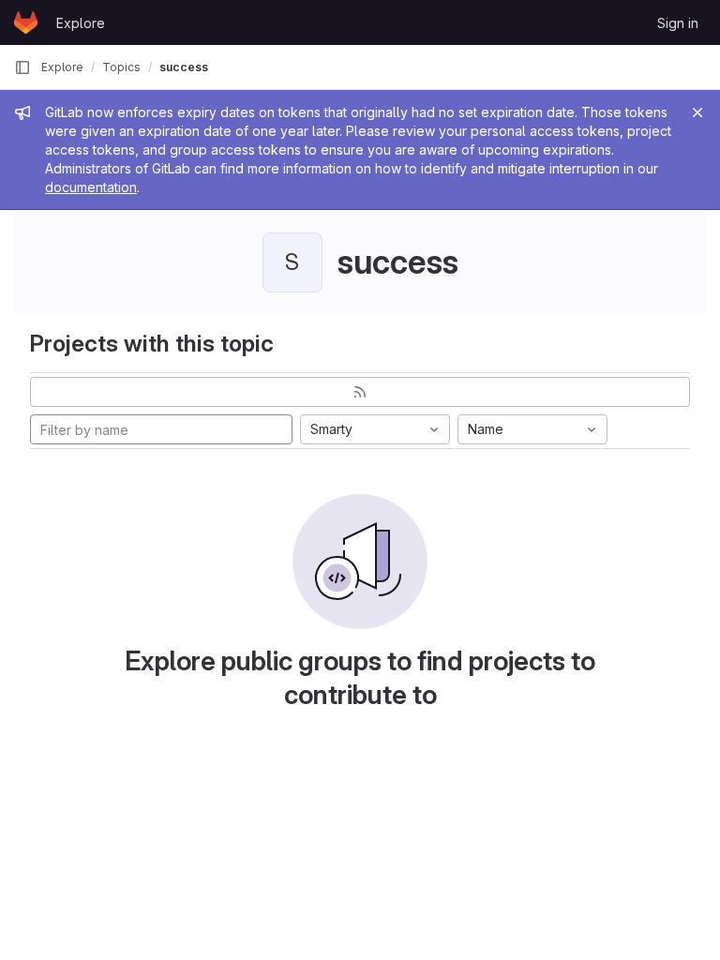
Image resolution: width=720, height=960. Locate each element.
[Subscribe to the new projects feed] (360, 392)
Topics (121, 67)
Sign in (677, 23)
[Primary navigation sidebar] (23, 67)
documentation (91, 187)
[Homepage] (25, 23)
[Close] (697, 112)
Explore (80, 23)
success (183, 67)
